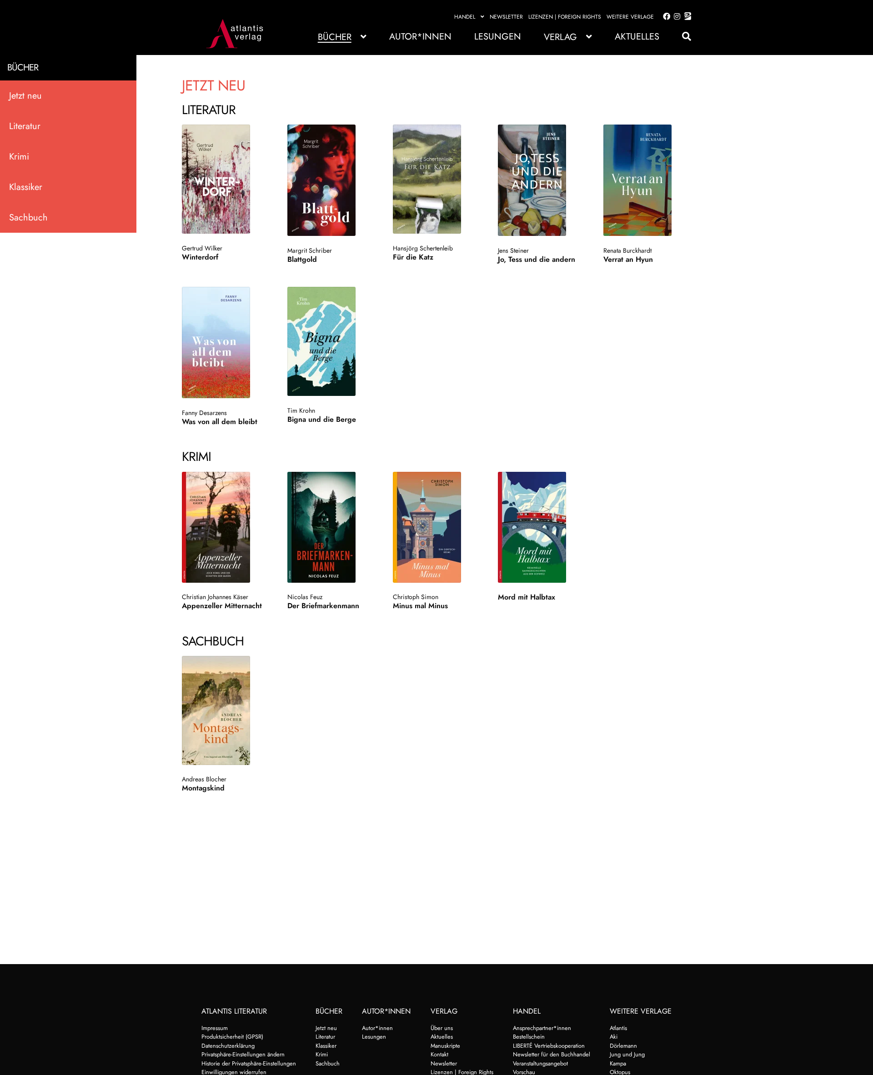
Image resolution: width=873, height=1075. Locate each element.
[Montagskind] (225, 710)
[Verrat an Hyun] (646, 180)
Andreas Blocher (204, 779)
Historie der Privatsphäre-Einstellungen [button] (248, 1063)
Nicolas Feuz (304, 596)
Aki (613, 1036)
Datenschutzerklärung (228, 1045)
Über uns (442, 1028)
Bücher (334, 37)
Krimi (19, 156)
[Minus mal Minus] (436, 527)
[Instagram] (675, 17)
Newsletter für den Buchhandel (551, 1054)
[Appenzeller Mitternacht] (225, 527)
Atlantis (618, 1028)
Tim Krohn (301, 410)
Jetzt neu (25, 95)
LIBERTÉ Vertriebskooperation (549, 1045)
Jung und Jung (627, 1054)
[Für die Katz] (436, 179)
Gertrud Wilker (202, 248)
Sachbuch (28, 217)
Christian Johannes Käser (215, 596)
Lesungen (497, 36)
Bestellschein (529, 1036)
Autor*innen (420, 36)
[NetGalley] (686, 16)
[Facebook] (664, 17)
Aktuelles (637, 36)
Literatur (24, 126)
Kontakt (439, 1054)
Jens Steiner (513, 250)
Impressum (214, 1028)
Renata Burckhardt (627, 250)
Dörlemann (623, 1045)
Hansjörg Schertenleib (423, 248)
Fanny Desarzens (204, 412)
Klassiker (25, 187)
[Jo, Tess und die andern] (541, 180)
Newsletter (506, 17)
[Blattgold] (330, 180)
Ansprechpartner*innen (542, 1028)
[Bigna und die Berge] (330, 341)
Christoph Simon (415, 596)
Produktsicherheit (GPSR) (232, 1036)
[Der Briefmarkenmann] (330, 527)
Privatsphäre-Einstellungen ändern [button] (243, 1054)
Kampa (618, 1063)
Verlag (560, 37)
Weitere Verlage (630, 17)
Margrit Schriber (309, 250)
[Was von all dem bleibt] (225, 342)
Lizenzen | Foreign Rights (564, 17)
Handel (464, 17)
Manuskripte (445, 1045)
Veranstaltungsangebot (540, 1063)
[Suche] (682, 36)
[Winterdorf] (225, 179)
